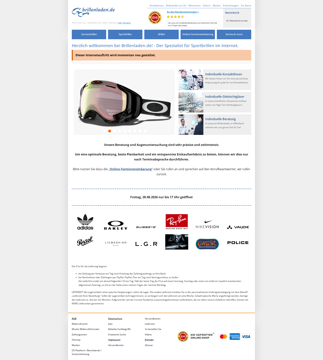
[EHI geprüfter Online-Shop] (196, 336)
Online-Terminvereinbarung (131, 169)
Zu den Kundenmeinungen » (183, 11)
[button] (89, 34)
